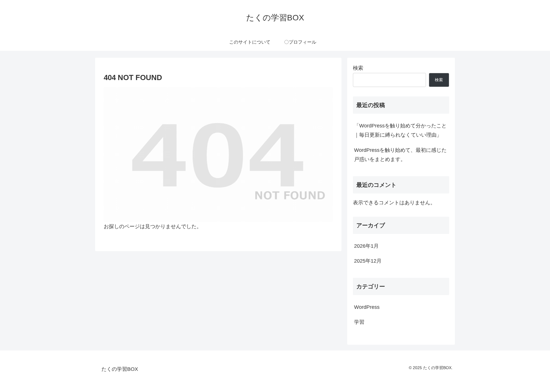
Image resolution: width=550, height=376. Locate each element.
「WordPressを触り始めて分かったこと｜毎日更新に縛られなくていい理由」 (400, 130)
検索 (358, 68)
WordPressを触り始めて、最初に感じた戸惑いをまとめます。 (400, 154)
